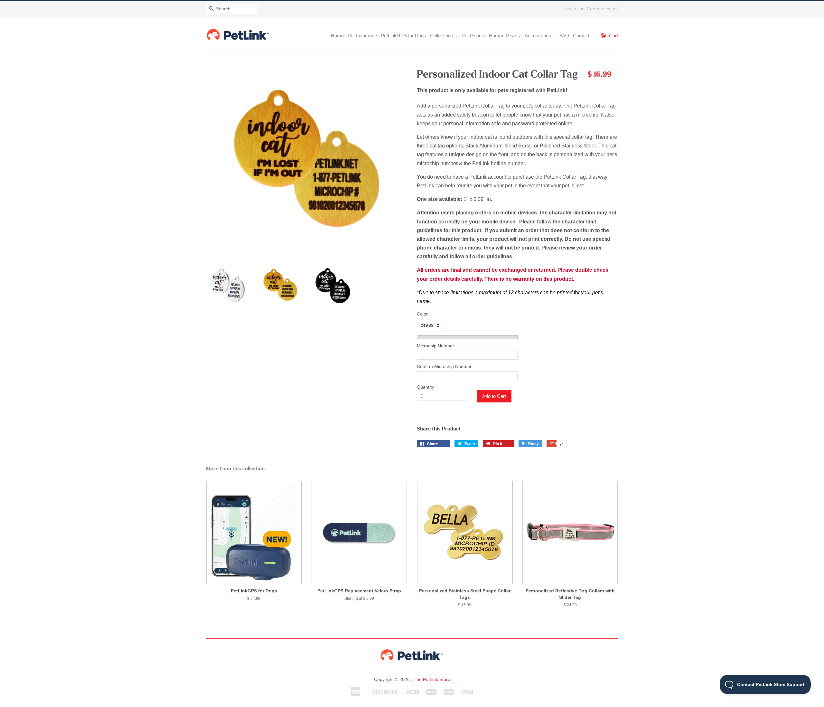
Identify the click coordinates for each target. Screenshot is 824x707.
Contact (581, 35)
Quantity (425, 387)
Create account (602, 8)
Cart (613, 35)
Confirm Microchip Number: (445, 366)
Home (337, 35)
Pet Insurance (362, 35)
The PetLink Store (432, 679)
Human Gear (503, 35)
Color (422, 313)
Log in (570, 8)
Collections (442, 35)
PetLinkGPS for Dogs (403, 35)
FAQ (564, 35)
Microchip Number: (436, 345)
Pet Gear (472, 35)
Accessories (538, 35)
